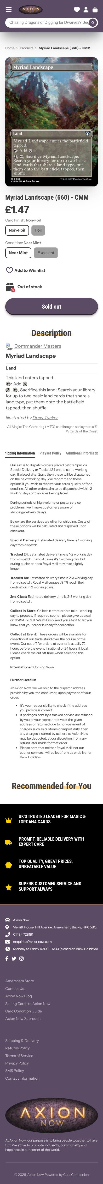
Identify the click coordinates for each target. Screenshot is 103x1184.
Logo (31, 9)
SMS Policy (14, 1070)
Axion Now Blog (18, 996)
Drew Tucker (45, 417)
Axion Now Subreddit (23, 1018)
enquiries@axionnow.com (32, 941)
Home (10, 48)
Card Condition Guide (23, 1011)
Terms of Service (19, 1055)
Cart (95, 9)
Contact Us (14, 988)
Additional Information (83, 453)
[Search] (93, 23)
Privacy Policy (17, 1063)
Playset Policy (50, 453)
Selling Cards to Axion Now (28, 1003)
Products (27, 48)
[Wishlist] (77, 9)
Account (86, 9)
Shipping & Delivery (22, 1040)
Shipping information (18, 453)
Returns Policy (17, 1048)
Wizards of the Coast (81, 431)
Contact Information (22, 1078)
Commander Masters (37, 346)
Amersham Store (19, 981)
